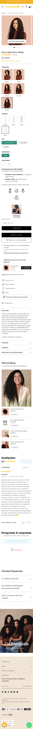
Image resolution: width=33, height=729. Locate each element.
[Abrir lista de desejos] (26, 6)
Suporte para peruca (15, 266)
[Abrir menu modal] (2, 6)
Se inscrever (27, 686)
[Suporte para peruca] (5, 412)
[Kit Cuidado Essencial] (5, 423)
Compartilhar (8, 303)
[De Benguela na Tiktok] (9, 692)
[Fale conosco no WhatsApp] (29, 725)
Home (3, 13)
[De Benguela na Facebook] (11, 692)
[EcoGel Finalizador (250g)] (5, 434)
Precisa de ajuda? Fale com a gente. (17, 297)
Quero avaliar (26, 461)
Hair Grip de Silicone (17, 442)
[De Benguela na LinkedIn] (17, 692)
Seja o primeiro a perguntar (16, 541)
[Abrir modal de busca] (22, 6)
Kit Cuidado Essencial (17, 420)
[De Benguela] (13, 6)
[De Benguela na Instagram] (3, 692)
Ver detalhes (14, 414)
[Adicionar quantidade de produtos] (3, 164)
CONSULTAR (16, 228)
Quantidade (6, 160)
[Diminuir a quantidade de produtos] (9, 164)
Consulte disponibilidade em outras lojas (16, 253)
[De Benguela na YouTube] (6, 692)
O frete (4, 274)
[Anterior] (3, 2)
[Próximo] (30, 2)
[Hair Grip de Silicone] (5, 445)
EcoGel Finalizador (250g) (18, 431)
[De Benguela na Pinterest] (14, 692)
